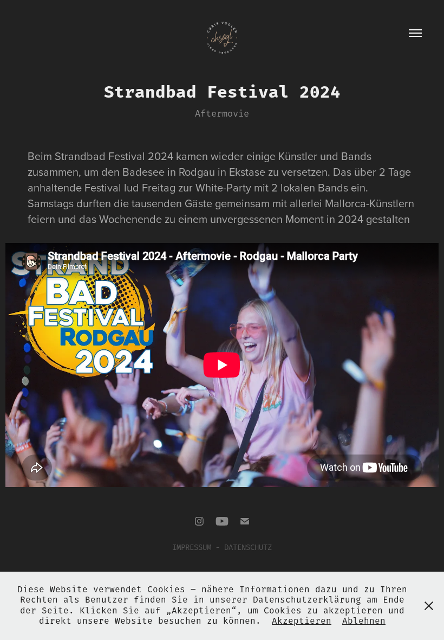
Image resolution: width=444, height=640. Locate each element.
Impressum (191, 548)
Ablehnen (364, 621)
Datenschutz (248, 548)
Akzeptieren (301, 621)
